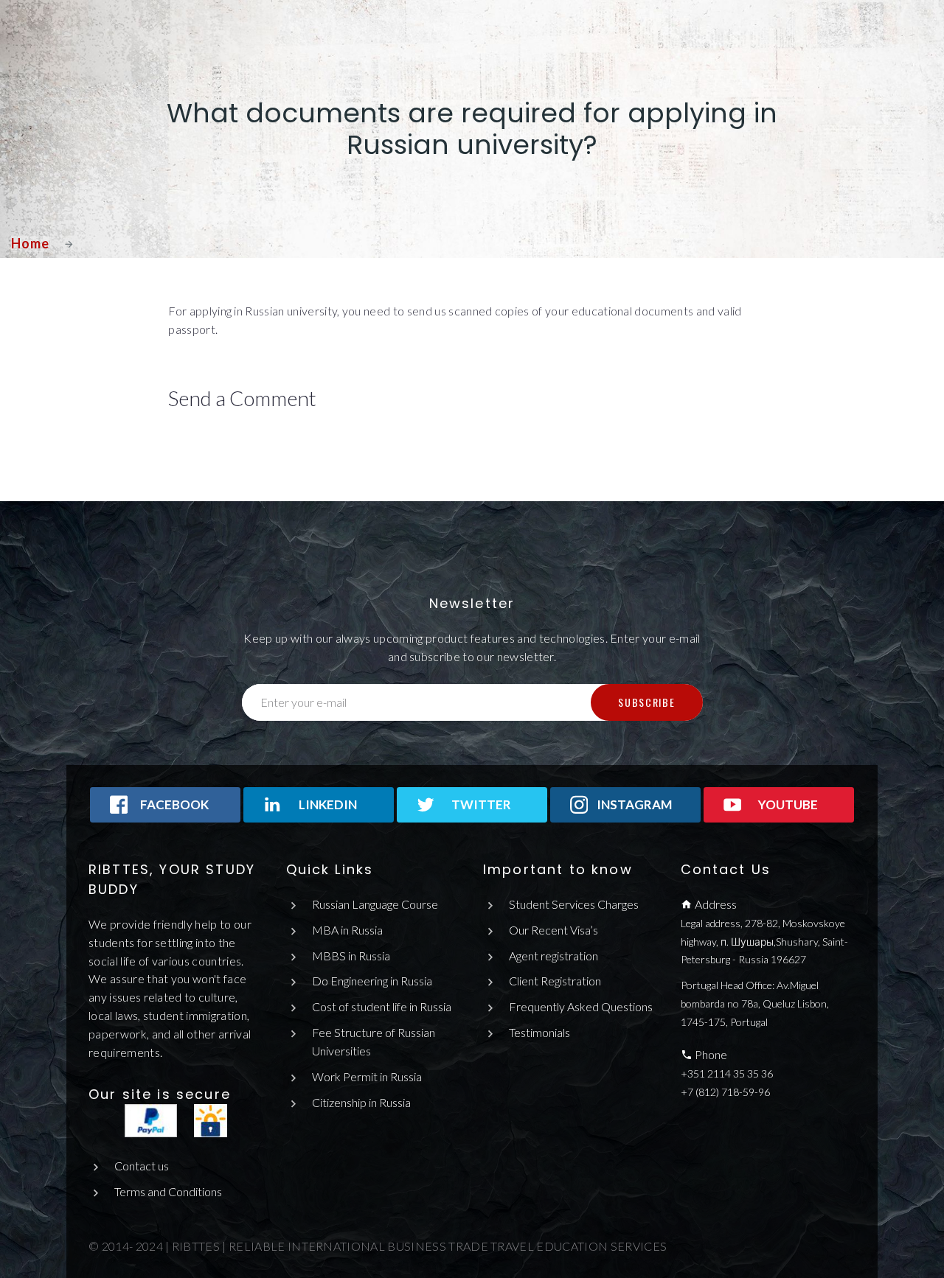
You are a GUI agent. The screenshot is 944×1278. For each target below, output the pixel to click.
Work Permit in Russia (367, 1076)
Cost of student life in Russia (381, 1006)
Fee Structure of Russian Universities (373, 1041)
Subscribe (646, 702)
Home (30, 243)
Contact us (141, 1166)
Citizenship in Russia (361, 1102)
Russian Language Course (375, 904)
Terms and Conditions (168, 1191)
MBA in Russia (347, 930)
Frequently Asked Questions (581, 1006)
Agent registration (553, 956)
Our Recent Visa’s (553, 930)
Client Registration (555, 981)
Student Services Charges (574, 904)
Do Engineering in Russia (372, 981)
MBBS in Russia (351, 956)
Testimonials (539, 1032)
